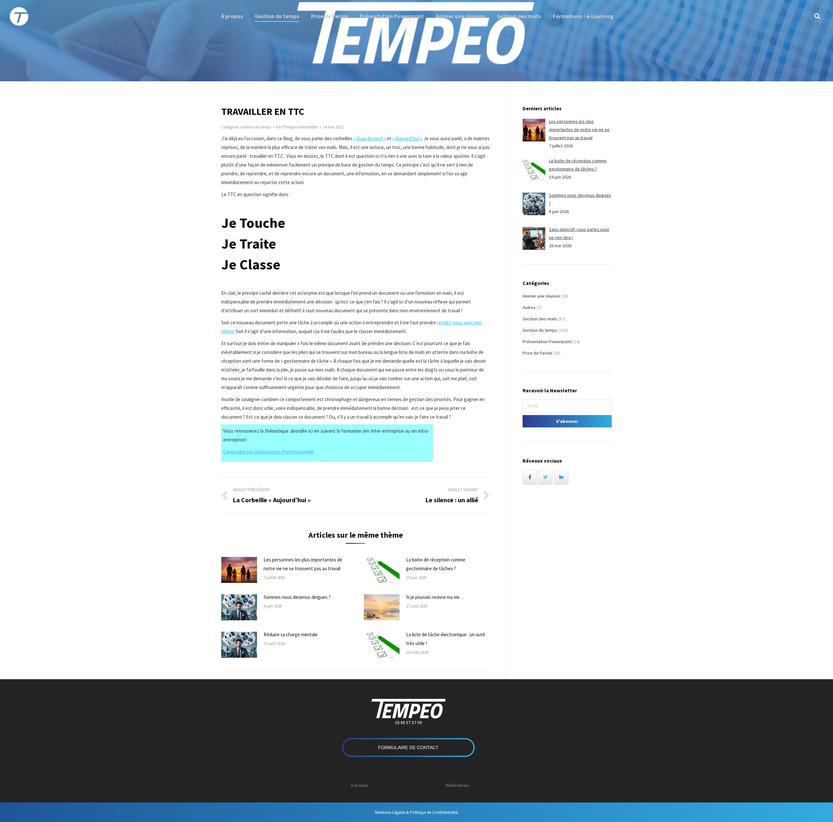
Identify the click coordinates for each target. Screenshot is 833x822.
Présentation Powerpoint (547, 341)
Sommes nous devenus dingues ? (297, 597)
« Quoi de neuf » (369, 138)
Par (297, 127)
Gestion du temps (255, 127)
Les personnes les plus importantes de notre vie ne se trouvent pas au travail (303, 564)
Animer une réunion (541, 296)
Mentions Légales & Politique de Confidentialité (416, 812)
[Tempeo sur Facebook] (530, 477)
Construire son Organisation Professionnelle (268, 452)
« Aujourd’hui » (407, 138)
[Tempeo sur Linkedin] (561, 477)
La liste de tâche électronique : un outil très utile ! (445, 638)
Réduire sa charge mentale (291, 634)
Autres (529, 307)
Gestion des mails (540, 319)
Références (457, 785)
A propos (360, 785)
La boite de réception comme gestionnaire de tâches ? (435, 564)
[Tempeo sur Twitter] (545, 477)
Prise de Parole (537, 353)
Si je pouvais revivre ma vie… (435, 597)
